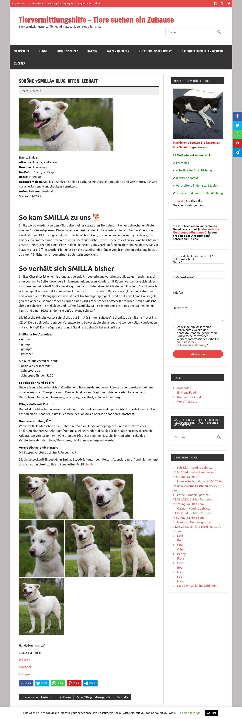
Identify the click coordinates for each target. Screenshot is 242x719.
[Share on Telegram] (90, 683)
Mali (180, 535)
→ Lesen (179, 200)
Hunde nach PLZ (67, 51)
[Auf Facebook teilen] (26, 683)
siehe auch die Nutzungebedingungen (196, 230)
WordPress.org (187, 401)
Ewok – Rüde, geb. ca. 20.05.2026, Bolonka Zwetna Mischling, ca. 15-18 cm (198, 485)
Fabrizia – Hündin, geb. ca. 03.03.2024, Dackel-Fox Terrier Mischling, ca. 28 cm (193, 471)
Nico (180, 572)
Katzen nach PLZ (117, 51)
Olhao (181, 549)
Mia (179, 576)
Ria (179, 540)
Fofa (180, 563)
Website (24, 659)
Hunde (43, 51)
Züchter (19, 63)
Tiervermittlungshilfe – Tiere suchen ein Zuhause (96, 19)
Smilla (89, 464)
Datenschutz (36, 3)
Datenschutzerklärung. (192, 345)
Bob (179, 567)
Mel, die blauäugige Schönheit (197, 585)
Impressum (18, 3)
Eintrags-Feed (186, 392)
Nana (180, 581)
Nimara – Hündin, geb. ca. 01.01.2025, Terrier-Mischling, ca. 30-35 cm (197, 526)
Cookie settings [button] (190, 712)
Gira (180, 544)
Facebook (25, 666)
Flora (180, 558)
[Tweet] (42, 683)
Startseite (21, 51)
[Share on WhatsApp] (58, 683)
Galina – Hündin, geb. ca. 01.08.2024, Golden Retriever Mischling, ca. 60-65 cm (193, 512)
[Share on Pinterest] (74, 683)
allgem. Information (89, 3)
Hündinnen (64, 697)
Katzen (92, 51)
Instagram (25, 674)
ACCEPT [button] (211, 712)
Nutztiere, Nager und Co (155, 51)
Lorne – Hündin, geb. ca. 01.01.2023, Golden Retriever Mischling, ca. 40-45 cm (193, 499)
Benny (181, 554)
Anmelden (184, 388)
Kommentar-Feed (189, 397)
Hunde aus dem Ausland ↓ (37, 697)
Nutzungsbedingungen (60, 3)
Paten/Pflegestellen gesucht (202, 51)
